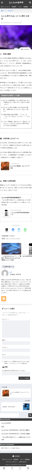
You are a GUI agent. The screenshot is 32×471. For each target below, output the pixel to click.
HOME (17, 456)
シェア (12, 469)
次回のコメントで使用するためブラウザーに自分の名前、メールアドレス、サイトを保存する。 (16, 362)
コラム (20, 6)
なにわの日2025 (6, 423)
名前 (4, 340)
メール (5, 347)
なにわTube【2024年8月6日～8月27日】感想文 (15, 430)
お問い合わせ (23, 461)
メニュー (20, 469)
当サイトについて (5, 6)
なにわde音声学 (16, 2)
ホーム (4, 469)
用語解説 (25, 6)
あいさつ (9, 238)
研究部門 (14, 6)
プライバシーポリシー (11, 461)
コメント (5, 319)
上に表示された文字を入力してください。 (14, 370)
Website (3, 301)
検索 (30, 415)
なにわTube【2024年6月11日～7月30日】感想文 (15, 433)
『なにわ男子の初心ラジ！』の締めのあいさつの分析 (15, 438)
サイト (4, 354)
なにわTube (17, 238)
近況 (2, 426)
